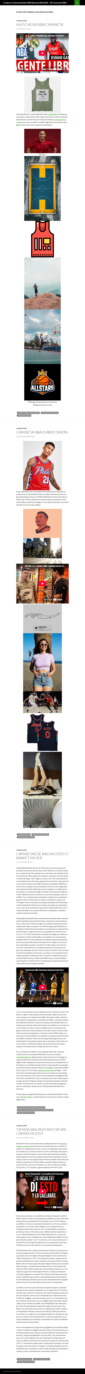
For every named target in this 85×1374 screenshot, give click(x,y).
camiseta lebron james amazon (28, 413)
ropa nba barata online (50, 413)
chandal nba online (24, 1359)
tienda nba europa (24, 415)
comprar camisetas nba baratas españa (31, 1107)
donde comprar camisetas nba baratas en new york (35, 1110)
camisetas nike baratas (40, 834)
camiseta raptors (26, 1097)
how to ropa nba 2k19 (42, 1359)
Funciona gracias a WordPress (12, 1371)
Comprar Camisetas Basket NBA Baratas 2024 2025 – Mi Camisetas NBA (35, 2)
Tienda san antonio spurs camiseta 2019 (41, 1131)
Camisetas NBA (21, 21)
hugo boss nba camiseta (39, 24)
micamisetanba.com (23, 1057)
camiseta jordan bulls (46, 1070)
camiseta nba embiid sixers (42, 432)
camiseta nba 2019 (24, 834)
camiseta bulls (53, 114)
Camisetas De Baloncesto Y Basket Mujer (42, 856)
